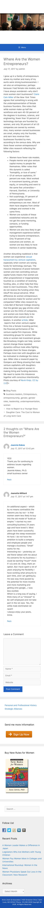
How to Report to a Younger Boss (22, 409)
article (25, 320)
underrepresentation (30, 401)
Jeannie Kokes (18, 445)
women (7, 405)
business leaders (14, 394)
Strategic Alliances (13, 709)
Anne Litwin (21, 34)
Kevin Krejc (26, 380)
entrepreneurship (12, 398)
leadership (14, 401)
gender (24, 398)
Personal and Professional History (21, 705)
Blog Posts (11, 390)
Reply (9, 479)
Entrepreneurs (30, 394)
